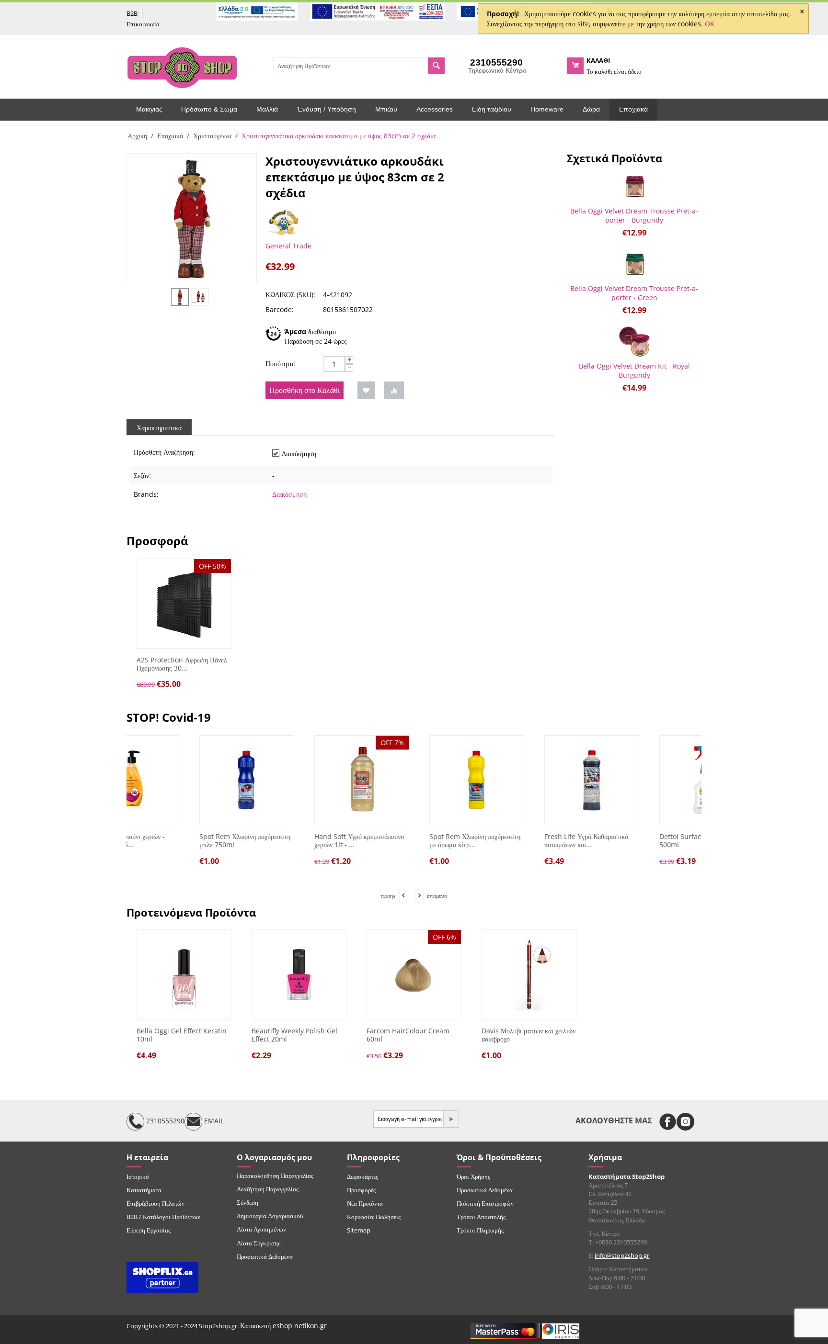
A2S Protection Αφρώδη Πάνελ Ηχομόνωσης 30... (182, 664)
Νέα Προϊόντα (365, 1203)
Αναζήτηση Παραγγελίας (268, 1189)
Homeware (547, 109)
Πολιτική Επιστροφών (485, 1203)
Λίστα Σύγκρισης (258, 1243)
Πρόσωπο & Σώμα (209, 109)
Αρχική (137, 135)
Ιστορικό (137, 1176)
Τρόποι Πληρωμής (480, 1230)
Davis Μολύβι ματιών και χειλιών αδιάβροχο (528, 1035)
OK (709, 23)
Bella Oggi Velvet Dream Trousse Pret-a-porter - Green (634, 293)
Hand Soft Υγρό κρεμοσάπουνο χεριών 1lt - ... (296, 841)
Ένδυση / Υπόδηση (326, 109)
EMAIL (213, 1120)
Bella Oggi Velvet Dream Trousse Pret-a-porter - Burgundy (634, 215)
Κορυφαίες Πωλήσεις (374, 1216)
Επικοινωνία (143, 24)
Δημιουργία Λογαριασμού (270, 1215)
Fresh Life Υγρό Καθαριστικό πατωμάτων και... (523, 841)
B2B (132, 13)
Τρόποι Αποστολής (481, 1216)
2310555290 (164, 1120)
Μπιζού (386, 109)
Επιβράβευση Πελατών (155, 1203)
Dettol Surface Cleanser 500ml (634, 841)
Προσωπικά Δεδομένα (265, 1256)
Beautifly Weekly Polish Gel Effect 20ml (294, 1035)
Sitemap (358, 1230)
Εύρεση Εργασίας (148, 1230)
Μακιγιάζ (149, 109)
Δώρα (591, 109)
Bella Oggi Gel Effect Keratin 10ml (182, 1035)
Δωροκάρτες (362, 1176)
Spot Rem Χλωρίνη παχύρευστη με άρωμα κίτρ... (412, 841)
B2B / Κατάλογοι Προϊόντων (163, 1216)
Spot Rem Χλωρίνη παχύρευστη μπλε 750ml (182, 841)
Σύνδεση (247, 1202)
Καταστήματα (143, 1190)
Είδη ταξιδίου (491, 109)
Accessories (434, 109)
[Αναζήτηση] (436, 65)
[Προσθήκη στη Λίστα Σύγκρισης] (394, 390)
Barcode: (279, 309)
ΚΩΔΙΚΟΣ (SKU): (290, 294)
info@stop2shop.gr (622, 1255)
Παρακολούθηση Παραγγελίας (275, 1175)
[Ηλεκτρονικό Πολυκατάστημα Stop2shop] (182, 66)
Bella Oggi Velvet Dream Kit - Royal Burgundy (634, 370)
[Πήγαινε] (451, 1119)
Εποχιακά (633, 109)
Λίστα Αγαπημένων (261, 1229)
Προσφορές (361, 1190)
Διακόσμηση (289, 494)
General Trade (288, 245)
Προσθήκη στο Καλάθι (304, 390)
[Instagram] (685, 1122)
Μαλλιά (267, 109)
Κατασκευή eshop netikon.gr (283, 1325)
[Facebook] (668, 1122)
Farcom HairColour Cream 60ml (408, 1035)
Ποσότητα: (280, 363)
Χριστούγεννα (212, 135)
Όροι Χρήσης (473, 1176)
